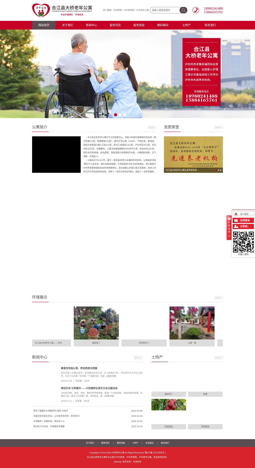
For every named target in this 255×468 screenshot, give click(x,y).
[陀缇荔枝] (168, 411)
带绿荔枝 (205, 426)
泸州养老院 (129, 10)
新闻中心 (91, 25)
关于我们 (67, 25)
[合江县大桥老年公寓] (62, 10)
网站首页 (43, 25)
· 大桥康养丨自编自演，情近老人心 (48, 421)
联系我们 (210, 25)
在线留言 (150, 443)
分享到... (244, 226)
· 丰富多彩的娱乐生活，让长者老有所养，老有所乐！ (56, 416)
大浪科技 (137, 462)
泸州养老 (117, 10)
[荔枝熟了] (88, 323)
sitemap (117, 462)
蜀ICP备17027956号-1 (155, 453)
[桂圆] (205, 379)
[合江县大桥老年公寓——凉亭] (40, 323)
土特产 (186, 25)
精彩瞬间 (162, 25)
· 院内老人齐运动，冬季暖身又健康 (48, 426)
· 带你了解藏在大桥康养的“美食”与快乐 (50, 411)
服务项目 (115, 25)
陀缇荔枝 (169, 426)
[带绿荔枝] (205, 411)
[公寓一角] (183, 323)
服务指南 (138, 25)
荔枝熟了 (169, 394)
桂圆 (205, 394)
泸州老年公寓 (142, 10)
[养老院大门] (136, 323)
